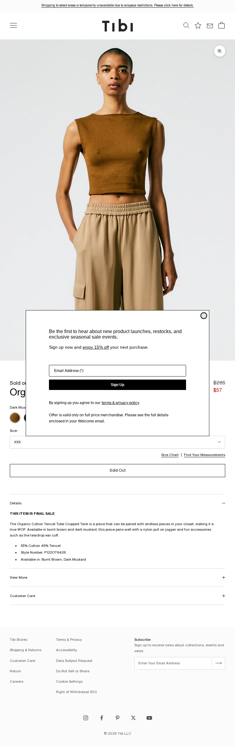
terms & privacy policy (120, 402)
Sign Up (117, 385)
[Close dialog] (204, 316)
